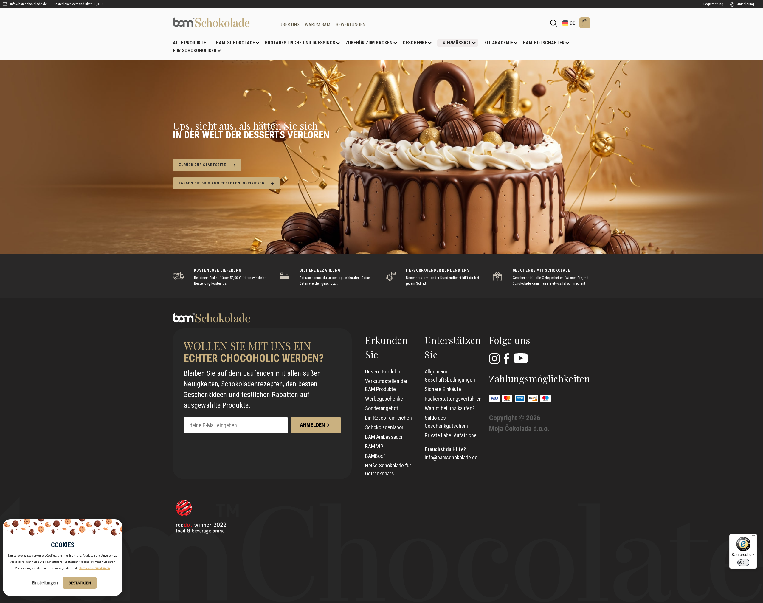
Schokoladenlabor (384, 427)
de (571, 23)
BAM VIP (374, 446)
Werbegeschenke (384, 399)
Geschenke (415, 43)
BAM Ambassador (384, 437)
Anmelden (312, 425)
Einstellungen (45, 582)
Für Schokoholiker (194, 50)
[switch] (743, 562)
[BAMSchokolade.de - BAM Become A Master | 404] (222, 22)
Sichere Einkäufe (443, 389)
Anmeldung (745, 4)
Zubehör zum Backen (369, 43)
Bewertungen (350, 24)
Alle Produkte (189, 43)
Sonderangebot (381, 408)
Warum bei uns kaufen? (450, 408)
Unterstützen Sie (453, 347)
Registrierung (713, 4)
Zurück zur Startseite (202, 165)
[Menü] (753, 537)
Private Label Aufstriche (451, 435)
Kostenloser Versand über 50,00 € (78, 4)
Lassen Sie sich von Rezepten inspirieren (222, 183)
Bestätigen (80, 582)
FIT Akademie (498, 43)
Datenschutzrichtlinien (94, 568)
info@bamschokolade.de (28, 4)
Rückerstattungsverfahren (453, 399)
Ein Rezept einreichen (388, 418)
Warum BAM (317, 24)
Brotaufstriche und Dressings (300, 43)
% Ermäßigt (457, 43)
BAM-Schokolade (235, 43)
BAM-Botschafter (544, 43)
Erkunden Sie (386, 347)
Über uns (290, 24)
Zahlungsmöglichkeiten (539, 378)
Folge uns (509, 340)
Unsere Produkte (383, 371)
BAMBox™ (375, 456)
